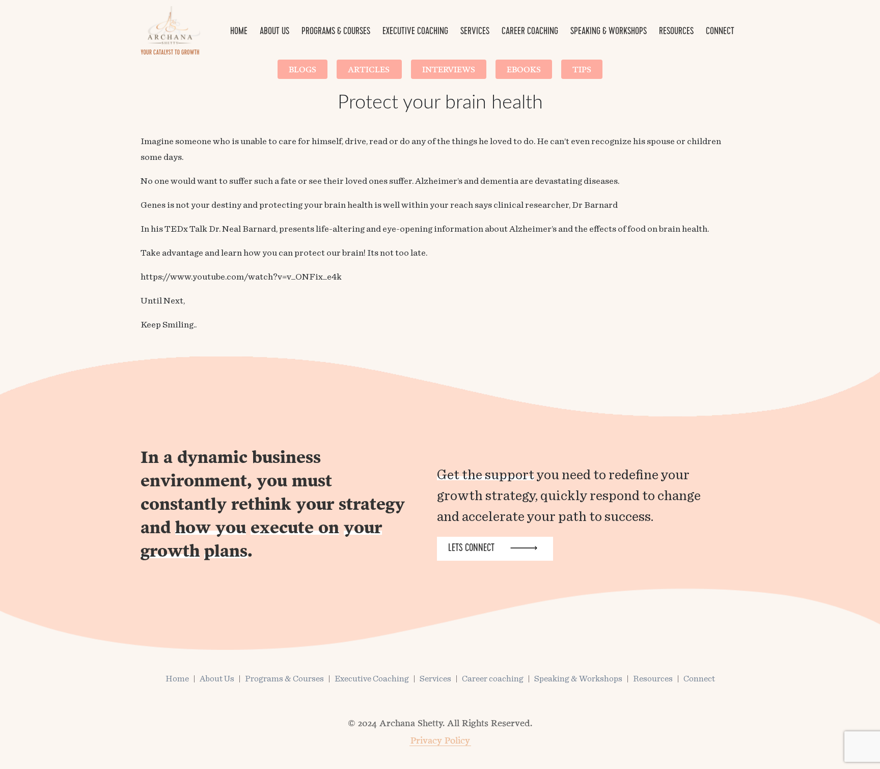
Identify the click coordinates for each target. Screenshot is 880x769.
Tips (581, 69)
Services (474, 32)
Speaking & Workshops (608, 32)
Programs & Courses (335, 32)
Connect (720, 32)
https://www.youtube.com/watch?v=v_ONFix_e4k (241, 277)
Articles (369, 69)
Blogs (302, 69)
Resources (676, 32)
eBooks (524, 69)
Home (239, 32)
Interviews (448, 69)
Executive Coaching (415, 32)
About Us (274, 32)
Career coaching (530, 32)
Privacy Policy (440, 740)
